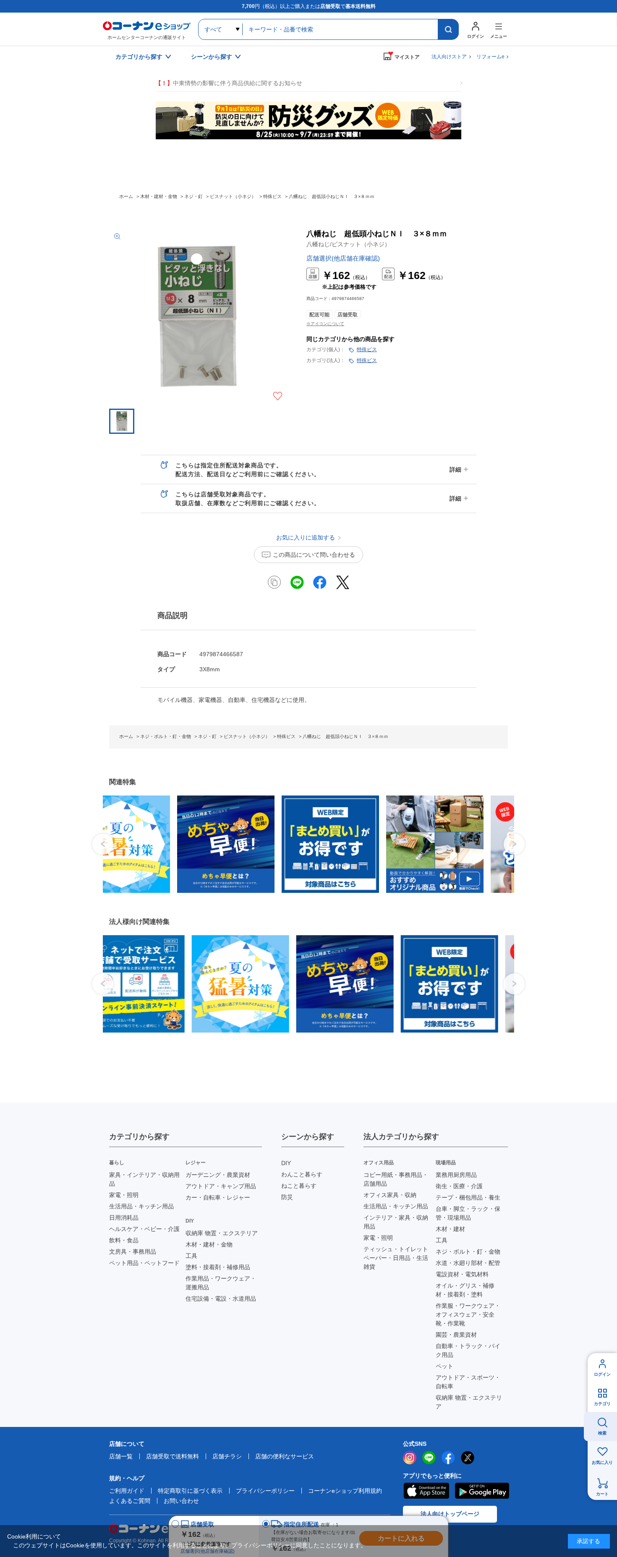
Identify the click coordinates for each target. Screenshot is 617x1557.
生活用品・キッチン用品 (141, 1206)
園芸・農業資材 (456, 1334)
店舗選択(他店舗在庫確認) (343, 258)
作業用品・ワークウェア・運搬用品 (221, 1283)
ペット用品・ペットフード (144, 1263)
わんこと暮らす (301, 1174)
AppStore (426, 1491)
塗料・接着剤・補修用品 (218, 1267)
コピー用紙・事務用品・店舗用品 (395, 1179)
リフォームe (490, 56)
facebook (448, 1457)
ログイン (602, 1374)
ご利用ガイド (126, 1491)
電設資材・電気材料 (462, 1274)
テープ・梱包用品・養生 (468, 1197)
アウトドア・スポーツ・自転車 (468, 1382)
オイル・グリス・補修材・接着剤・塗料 (465, 1290)
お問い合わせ (181, 1501)
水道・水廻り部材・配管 (468, 1263)
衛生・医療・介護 (459, 1186)
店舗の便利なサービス (284, 1456)
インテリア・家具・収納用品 (395, 1222)
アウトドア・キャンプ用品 (221, 1186)
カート (602, 1494)
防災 (287, 1197)
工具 (191, 1255)
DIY (286, 1163)
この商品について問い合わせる (314, 554)
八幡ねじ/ (348, 244)
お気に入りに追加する (277, 396)
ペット (444, 1366)
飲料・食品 (124, 1240)
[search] (448, 29)
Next (514, 844)
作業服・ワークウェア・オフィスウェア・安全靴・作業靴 (468, 1314)
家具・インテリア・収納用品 (144, 1179)
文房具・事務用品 (132, 1251)
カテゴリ (602, 1403)
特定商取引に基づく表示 (190, 1491)
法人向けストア (449, 56)
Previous (102, 844)
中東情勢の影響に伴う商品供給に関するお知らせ (228, 83)
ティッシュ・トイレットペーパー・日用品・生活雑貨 (395, 1258)
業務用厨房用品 (456, 1174)
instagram (409, 1457)
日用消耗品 (124, 1217)
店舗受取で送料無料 (172, 1456)
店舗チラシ (227, 1456)
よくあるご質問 (129, 1501)
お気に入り (602, 1462)
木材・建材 (450, 1229)
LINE (429, 1457)
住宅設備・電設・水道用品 (221, 1298)
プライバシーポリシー (265, 1491)
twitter (467, 1457)
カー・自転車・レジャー (218, 1197)
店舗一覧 (121, 1456)
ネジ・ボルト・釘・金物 (468, 1251)
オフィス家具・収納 (389, 1195)
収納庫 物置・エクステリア (222, 1233)
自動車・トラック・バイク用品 (468, 1350)
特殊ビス (367, 349)
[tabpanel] (148, 844)
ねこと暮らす (298, 1185)
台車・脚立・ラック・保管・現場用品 (468, 1213)
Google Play (482, 1491)
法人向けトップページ (450, 1513)
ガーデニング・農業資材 (218, 1174)
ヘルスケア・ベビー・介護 (144, 1229)
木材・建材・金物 (209, 1244)
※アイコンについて (325, 323)
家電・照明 (124, 1195)
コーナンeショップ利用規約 (345, 1491)
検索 (602, 1433)
